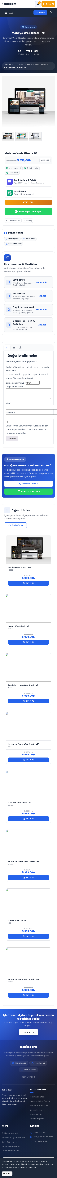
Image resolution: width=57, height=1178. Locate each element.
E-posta (10, 412)
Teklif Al (48, 4)
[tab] (7, 347)
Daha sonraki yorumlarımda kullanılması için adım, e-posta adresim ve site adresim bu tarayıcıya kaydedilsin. (27, 429)
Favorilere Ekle (13, 220)
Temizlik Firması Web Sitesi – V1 (23, 685)
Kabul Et (7, 1173)
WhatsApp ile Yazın (28, 491)
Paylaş (28, 220)
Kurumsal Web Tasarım (40, 1101)
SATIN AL (28, 583)
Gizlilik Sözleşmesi (10, 1133)
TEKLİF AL (28, 1032)
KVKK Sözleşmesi (9, 1142)
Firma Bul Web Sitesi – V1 (19, 802)
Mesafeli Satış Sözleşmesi (13, 1137)
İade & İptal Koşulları (11, 1146)
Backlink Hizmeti (37, 1110)
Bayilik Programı (37, 1118)
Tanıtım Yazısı (36, 1114)
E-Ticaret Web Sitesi (39, 1105)
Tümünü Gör (15, 525)
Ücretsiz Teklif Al (28, 483)
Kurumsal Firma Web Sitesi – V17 (23, 744)
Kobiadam (28, 1047)
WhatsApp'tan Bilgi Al (30, 211)
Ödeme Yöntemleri (10, 1150)
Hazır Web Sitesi (37, 1097)
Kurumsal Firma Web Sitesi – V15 (23, 861)
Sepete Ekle (29, 202)
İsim (8, 403)
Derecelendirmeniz (16, 383)
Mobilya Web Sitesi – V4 (19, 567)
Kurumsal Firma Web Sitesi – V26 (23, 979)
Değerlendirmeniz (15, 386)
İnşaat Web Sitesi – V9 (18, 626)
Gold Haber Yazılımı (17, 920)
